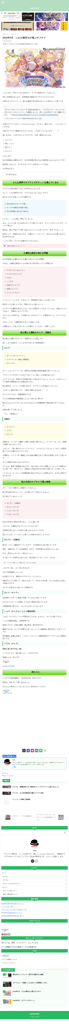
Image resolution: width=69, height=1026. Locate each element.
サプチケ (11, 775)
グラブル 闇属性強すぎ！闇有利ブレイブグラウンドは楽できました (35, 787)
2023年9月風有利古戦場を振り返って (12, 915)
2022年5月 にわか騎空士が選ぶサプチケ (28, 991)
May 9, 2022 (38, 118)
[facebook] (28, 750)
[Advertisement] (34, 709)
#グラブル (34, 115)
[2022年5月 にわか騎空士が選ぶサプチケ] (36, 750)
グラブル (6, 773)
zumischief (34, 8)
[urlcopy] (45, 750)
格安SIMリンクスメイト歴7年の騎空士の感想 (28, 974)
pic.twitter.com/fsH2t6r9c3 (48, 115)
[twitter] (24, 750)
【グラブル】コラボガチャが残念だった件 (14, 909)
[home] (15, 767)
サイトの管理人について (9, 959)
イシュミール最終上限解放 (21, 799)
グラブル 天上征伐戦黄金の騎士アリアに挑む (28, 793)
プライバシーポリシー (9, 963)
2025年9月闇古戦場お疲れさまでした (12, 903)
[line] (40, 750)
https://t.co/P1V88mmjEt (21, 115)
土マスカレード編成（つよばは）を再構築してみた (30, 983)
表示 (14, 174)
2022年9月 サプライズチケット (24, 1000)
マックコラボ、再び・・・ (9, 906)
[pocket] (32, 750)
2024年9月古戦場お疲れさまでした (12, 912)
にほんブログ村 (8, 666)
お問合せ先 (5, 956)
